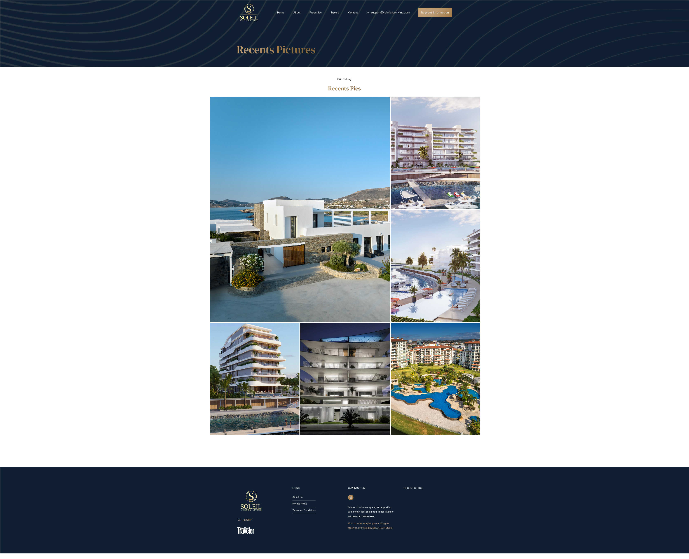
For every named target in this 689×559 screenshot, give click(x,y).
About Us (297, 496)
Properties (316, 12)
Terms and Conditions (304, 510)
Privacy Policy (299, 503)
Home (280, 12)
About (297, 12)
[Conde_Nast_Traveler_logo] (246, 530)
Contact (353, 12)
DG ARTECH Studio (382, 527)
